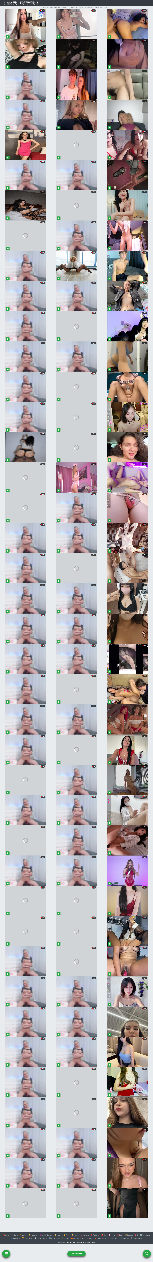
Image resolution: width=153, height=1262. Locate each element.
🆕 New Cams (145, 1235)
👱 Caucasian (33, 1235)
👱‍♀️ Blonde (74, 1235)
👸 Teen (66, 1235)
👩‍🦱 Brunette (84, 1235)
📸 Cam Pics (124, 1238)
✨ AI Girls (65, 1238)
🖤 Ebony (14, 1235)
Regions (69, 1242)
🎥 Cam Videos (113, 1238)
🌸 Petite (112, 1235)
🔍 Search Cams (136, 1238)
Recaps (79, 1242)
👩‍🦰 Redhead (95, 1235)
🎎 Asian (6, 1235)
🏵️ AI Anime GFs (77, 1238)
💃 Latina (23, 1235)
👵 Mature (58, 1235)
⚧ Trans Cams (27, 1238)
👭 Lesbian (129, 1235)
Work (74, 1242)
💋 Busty (120, 1235)
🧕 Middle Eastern (46, 1235)
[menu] (6, 1254)
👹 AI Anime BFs (100, 1238)
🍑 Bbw (104, 1235)
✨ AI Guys (88, 1238)
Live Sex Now (76, 1253)
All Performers (87, 1242)
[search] (147, 1254)
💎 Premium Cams (40, 1238)
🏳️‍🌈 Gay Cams (15, 1238)
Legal (93, 1242)
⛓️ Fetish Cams (54, 1238)
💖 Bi (136, 1235)
